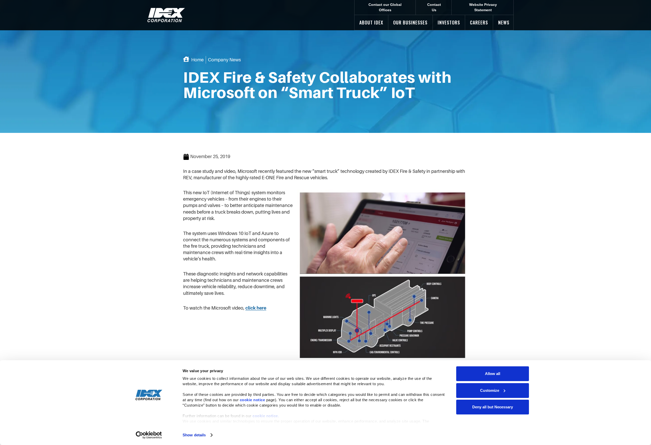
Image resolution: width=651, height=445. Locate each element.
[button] (371, 22)
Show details (194, 435)
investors (449, 22)
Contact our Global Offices (385, 7)
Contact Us (434, 7)
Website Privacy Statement (483, 7)
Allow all (492, 373)
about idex (371, 22)
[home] (166, 15)
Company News (224, 59)
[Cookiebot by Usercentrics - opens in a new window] (149, 435)
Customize (489, 390)
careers (479, 22)
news (503, 22)
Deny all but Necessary (492, 407)
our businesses (410, 22)
